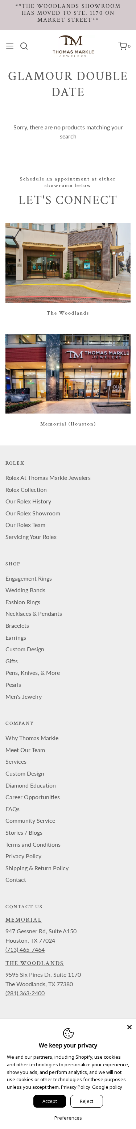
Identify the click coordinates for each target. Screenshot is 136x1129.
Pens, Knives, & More (32, 672)
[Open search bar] (27, 46)
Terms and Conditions (33, 844)
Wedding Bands (25, 589)
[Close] (129, 1025)
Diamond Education (30, 785)
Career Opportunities (32, 796)
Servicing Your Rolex (31, 536)
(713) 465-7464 (25, 949)
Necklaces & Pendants (33, 613)
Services (15, 761)
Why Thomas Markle (31, 737)
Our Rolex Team (25, 524)
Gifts (11, 660)
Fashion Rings (22, 601)
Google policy (107, 1087)
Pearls (13, 684)
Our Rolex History (28, 501)
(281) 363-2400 (25, 992)
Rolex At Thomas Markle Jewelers (48, 477)
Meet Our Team (25, 749)
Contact (15, 879)
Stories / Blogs (23, 832)
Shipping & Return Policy (37, 867)
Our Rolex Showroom (32, 513)
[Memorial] (68, 374)
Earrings (15, 637)
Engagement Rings (28, 578)
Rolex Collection (26, 489)
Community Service (30, 820)
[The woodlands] (68, 263)
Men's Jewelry (23, 696)
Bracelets (17, 625)
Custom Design (24, 649)
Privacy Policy (23, 855)
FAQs (12, 808)
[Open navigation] (10, 46)
